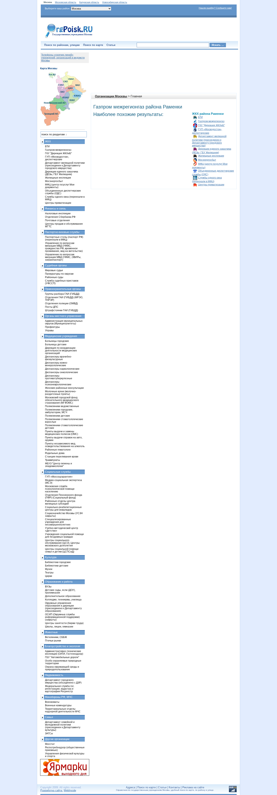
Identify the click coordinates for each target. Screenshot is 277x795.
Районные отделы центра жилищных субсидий (60, 502)
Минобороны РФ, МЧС (59, 697)
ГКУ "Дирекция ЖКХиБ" (211, 125)
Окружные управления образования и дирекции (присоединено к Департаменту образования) (63, 607)
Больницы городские (57, 341)
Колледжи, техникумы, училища (63, 599)
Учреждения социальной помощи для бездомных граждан (64, 535)
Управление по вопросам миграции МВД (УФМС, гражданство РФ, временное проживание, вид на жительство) (64, 247)
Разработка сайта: (51, 790)
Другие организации (57, 739)
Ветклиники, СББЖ (56, 637)
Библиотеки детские (56, 565)
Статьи (110, 45)
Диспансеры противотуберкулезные (58, 377)
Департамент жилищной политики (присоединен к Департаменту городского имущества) (209, 141)
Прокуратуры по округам (59, 273)
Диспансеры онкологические (61, 372)
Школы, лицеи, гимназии (59, 626)
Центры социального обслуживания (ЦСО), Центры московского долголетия (62, 543)
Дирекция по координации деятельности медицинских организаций (61, 350)
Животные (51, 632)
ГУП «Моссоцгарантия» (59, 476)
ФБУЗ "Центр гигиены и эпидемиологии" (58, 464)
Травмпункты (52, 460)
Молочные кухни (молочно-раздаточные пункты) (60, 392)
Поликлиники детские (57, 415)
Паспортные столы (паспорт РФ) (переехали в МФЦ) (64, 238)
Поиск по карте (93, 45)
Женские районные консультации (64, 388)
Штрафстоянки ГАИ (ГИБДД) (61, 310)
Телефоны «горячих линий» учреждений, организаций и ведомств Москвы (63, 57)
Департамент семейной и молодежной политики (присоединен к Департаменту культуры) (62, 726)
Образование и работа (58, 581)
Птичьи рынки (53, 640)
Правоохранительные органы (63, 288)
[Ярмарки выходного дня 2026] (62, 767)
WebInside (70, 790)
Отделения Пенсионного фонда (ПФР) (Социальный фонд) (63, 496)
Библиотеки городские (58, 562)
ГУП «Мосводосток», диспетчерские (57, 158)
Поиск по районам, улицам (62, 45)
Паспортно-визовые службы (62, 232)
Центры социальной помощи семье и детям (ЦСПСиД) (61, 550)
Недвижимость (54, 675)
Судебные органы (56, 265)
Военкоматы (52, 702)
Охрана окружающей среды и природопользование (62, 668)
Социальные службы (58, 471)
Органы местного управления (63, 315)
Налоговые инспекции (58, 213)
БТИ (200, 117)
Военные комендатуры (58, 705)
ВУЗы (48, 586)
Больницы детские (56, 344)
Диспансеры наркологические (62, 368)
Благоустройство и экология (62, 646)
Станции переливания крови (61, 456)
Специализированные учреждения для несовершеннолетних (58, 522)
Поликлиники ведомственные (62, 406)
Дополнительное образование (63, 596)
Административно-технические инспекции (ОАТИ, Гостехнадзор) (64, 652)
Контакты (174, 787)
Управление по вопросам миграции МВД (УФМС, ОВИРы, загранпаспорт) (63, 257)
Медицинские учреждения (61, 336)
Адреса (130, 787)
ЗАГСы (49, 733)
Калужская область (89, 2)
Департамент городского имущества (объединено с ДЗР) (63, 681)
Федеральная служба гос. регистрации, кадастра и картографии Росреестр (59, 689)
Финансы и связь (55, 208)
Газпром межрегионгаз (211, 121)
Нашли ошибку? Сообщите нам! (215, 8)
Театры (49, 572)
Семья (49, 717)
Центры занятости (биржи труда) (64, 623)
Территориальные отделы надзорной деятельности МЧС (63, 710)
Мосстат (50, 744)
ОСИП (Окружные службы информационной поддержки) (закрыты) (62, 617)
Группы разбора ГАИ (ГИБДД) (62, 293)
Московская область (65, 2)
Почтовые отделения (57, 220)
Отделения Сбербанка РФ (60, 217)
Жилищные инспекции (211, 155)
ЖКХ (48, 141)
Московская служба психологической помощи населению (59, 489)
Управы (49, 330)
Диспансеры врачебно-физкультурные (58, 358)
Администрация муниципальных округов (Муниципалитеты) (64, 322)
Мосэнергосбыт (207, 159)
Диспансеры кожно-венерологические (56, 364)
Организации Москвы (111, 96)
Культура (50, 557)
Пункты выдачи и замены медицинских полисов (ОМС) (61, 432)
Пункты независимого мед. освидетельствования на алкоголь (65, 444)
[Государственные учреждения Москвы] (69, 38)
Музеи (48, 569)
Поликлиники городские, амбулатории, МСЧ (59, 411)
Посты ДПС (51, 306)
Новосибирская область (114, 2)
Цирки (48, 576)
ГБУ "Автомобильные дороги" (62, 657)
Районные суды (54, 277)
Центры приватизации (211, 184)
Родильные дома (54, 453)
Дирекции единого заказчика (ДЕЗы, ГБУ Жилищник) (61, 172)
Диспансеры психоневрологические (58, 383)
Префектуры (52, 327)
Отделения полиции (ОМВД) (61, 303)
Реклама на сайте (193, 787)
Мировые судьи (54, 270)
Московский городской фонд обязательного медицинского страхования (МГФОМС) (62, 400)
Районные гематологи (58, 449)
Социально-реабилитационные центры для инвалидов (63, 508)
